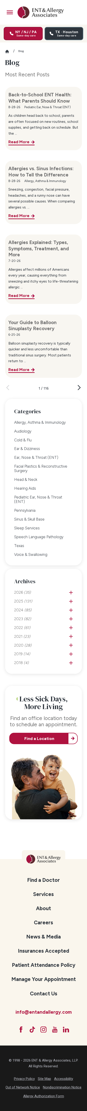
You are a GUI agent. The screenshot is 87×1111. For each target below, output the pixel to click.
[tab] (71, 592)
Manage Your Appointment (43, 979)
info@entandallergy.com (44, 1012)
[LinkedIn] (66, 1029)
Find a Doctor (43, 880)
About (43, 908)
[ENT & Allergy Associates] (41, 12)
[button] (10, 12)
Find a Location (39, 738)
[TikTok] (32, 1029)
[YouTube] (55, 1029)
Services (43, 894)
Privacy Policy (24, 1079)
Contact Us (43, 993)
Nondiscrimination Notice (62, 1087)
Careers (43, 922)
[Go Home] (9, 51)
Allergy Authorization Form (43, 1096)
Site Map (44, 1079)
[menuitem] (43, 422)
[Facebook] (21, 1029)
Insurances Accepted (43, 951)
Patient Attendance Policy (43, 965)
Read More (18, 141)
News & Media (43, 937)
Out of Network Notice (23, 1087)
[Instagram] (43, 1029)
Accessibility (63, 1079)
